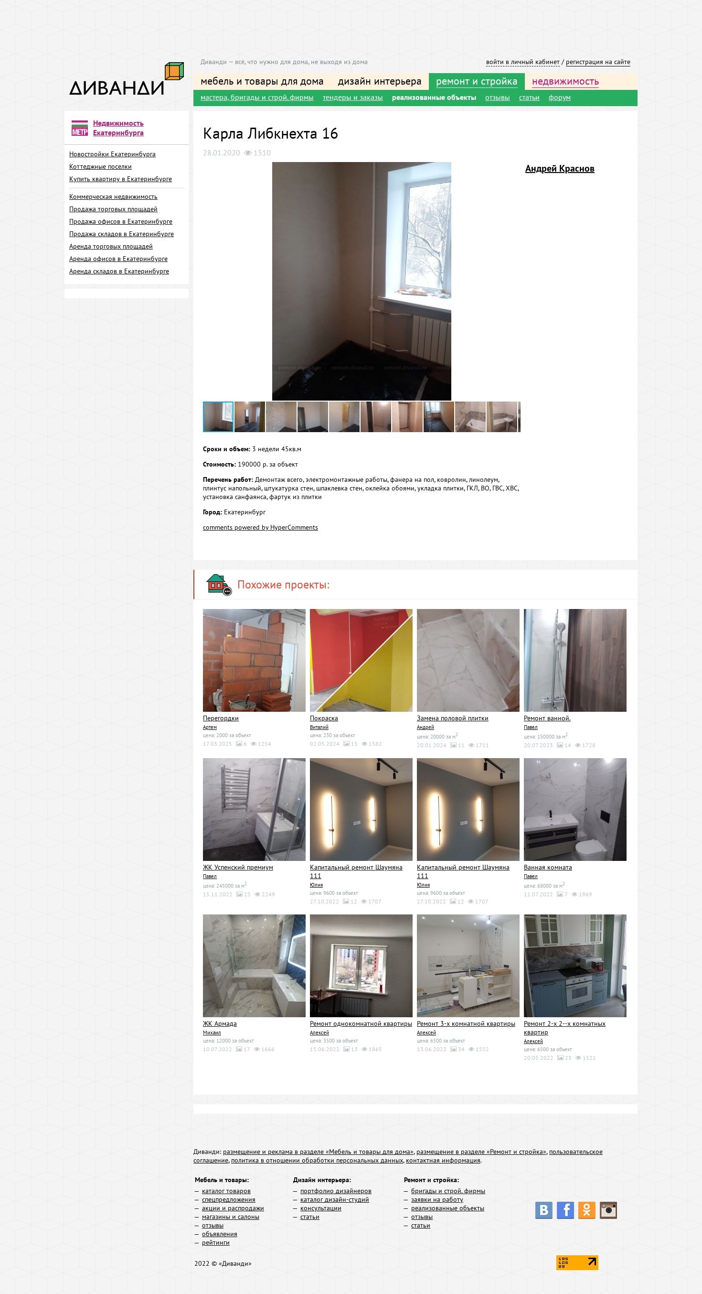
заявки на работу (437, 1199)
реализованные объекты (434, 97)
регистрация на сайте (598, 61)
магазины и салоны (230, 1216)
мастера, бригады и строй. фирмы (257, 97)
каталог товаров (226, 1190)
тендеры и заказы (353, 97)
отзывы (497, 97)
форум (560, 97)
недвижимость (565, 80)
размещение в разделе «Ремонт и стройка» (481, 1151)
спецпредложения (228, 1199)
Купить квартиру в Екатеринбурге (120, 178)
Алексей (319, 1032)
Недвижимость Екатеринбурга (118, 127)
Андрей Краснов (560, 168)
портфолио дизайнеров (336, 1190)
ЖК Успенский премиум (238, 867)
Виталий (319, 727)
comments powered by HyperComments (260, 527)
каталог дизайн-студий (334, 1199)
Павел (531, 727)
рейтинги (216, 1242)
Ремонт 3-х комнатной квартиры (466, 1023)
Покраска (324, 718)
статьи (529, 97)
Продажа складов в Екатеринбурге (121, 233)
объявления (219, 1233)
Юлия (316, 884)
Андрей (425, 727)
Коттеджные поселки (100, 166)
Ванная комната (548, 867)
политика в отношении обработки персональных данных (317, 1160)
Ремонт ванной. (547, 718)
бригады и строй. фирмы (448, 1190)
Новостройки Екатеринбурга (112, 154)
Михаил (212, 1032)
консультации (320, 1208)
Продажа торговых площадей (113, 209)
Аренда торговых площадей (111, 246)
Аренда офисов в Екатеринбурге (118, 258)
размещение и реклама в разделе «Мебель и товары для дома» (318, 1151)
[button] (512, 170)
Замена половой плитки (453, 718)
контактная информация (443, 1160)
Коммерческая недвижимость (113, 196)
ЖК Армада (220, 1023)
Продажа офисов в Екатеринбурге (120, 221)
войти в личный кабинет (523, 61)
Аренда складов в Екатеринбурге (119, 271)
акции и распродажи (233, 1208)
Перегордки (221, 718)
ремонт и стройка (477, 80)
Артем (210, 727)
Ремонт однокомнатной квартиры (361, 1023)
